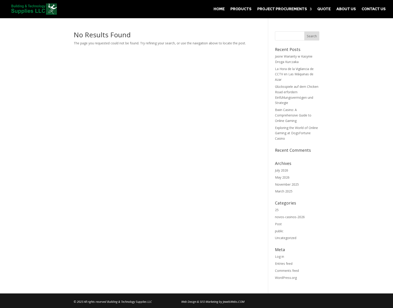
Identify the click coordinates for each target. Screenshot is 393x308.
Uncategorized (285, 238)
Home (219, 9)
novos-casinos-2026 (290, 217)
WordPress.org (286, 277)
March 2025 (283, 191)
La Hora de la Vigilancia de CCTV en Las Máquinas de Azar (294, 74)
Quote (324, 9)
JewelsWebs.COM (233, 302)
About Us (346, 9)
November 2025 (287, 184)
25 (277, 210)
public (279, 231)
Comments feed (287, 270)
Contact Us (374, 9)
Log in (279, 256)
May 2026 (282, 177)
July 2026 (281, 170)
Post (278, 224)
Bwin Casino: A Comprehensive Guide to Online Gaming (293, 115)
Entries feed (283, 263)
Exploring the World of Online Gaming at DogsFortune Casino (296, 133)
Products (241, 9)
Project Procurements (282, 9)
